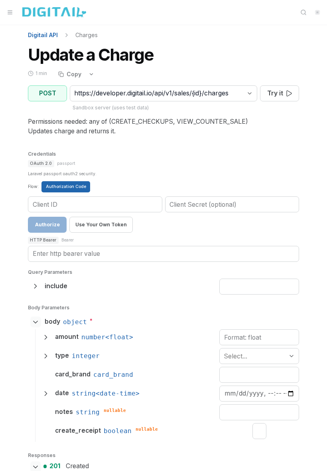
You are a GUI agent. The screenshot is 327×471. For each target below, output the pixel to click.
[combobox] (75, 93)
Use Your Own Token (101, 225)
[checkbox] (259, 431)
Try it (275, 93)
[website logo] (54, 12)
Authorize (47, 225)
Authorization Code (66, 186)
